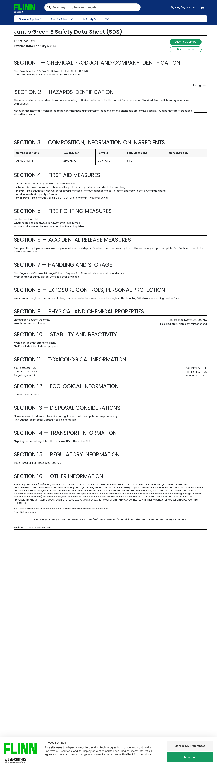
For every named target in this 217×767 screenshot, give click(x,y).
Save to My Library (185, 41)
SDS (107, 19)
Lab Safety (87, 19)
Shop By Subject (60, 19)
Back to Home (185, 49)
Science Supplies (29, 19)
